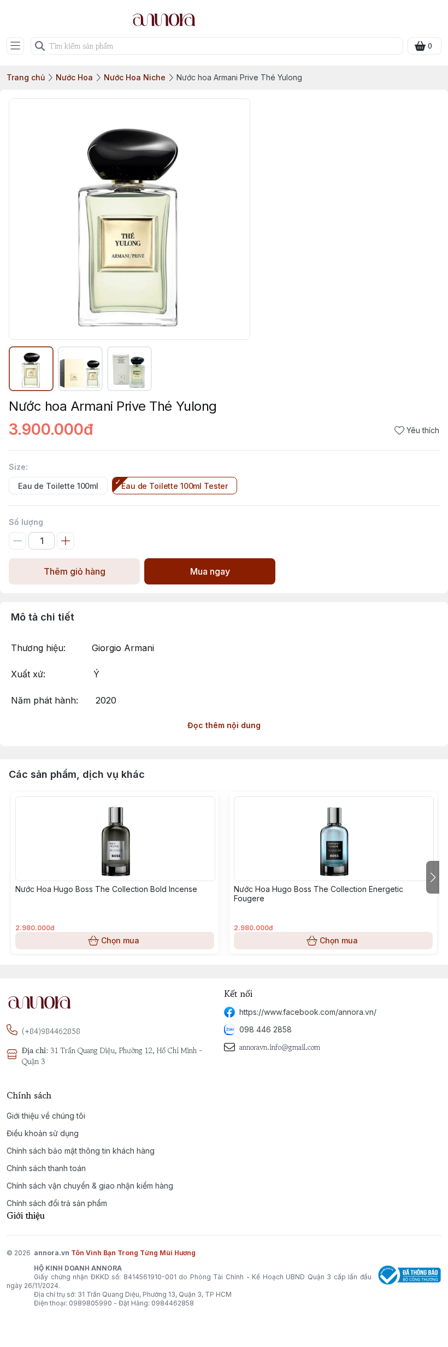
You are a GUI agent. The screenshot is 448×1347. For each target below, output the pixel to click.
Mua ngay (210, 571)
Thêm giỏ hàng (74, 571)
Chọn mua (120, 940)
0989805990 (90, 1303)
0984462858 (172, 1303)
